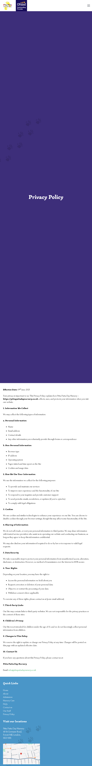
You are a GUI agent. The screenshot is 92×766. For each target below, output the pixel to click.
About (5, 694)
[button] (89, 5)
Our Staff (7, 711)
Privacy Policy (9, 714)
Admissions (7, 697)
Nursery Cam (8, 700)
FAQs (5, 704)
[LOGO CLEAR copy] (7, 5)
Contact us (7, 707)
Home (5, 690)
